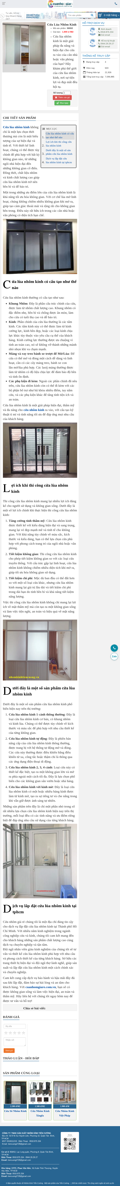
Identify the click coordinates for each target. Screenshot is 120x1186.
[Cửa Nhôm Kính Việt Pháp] (64, 1092)
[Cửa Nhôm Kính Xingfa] (40, 1092)
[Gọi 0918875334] (114, 648)
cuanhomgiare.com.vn (40, 987)
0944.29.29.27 (107, 43)
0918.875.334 (107, 32)
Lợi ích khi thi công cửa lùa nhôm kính (59, 143)
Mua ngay (63, 103)
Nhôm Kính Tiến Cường (33, 1183)
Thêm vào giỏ (64, 97)
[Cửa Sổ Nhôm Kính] (15, 1092)
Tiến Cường (64, 1183)
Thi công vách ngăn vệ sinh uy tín (101, 1183)
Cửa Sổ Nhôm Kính (15, 1111)
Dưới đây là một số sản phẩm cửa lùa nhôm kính (59, 152)
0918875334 (33, 15)
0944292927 (32, 17)
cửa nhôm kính (34, 410)
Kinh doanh (106, 29)
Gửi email (105, 35)
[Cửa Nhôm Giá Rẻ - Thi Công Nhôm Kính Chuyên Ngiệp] (60, 4)
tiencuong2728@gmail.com (19, 1160)
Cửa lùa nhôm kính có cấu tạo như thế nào (60, 135)
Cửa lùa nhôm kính (16, 127)
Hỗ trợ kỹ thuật (108, 41)
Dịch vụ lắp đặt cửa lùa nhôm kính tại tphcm (59, 160)
